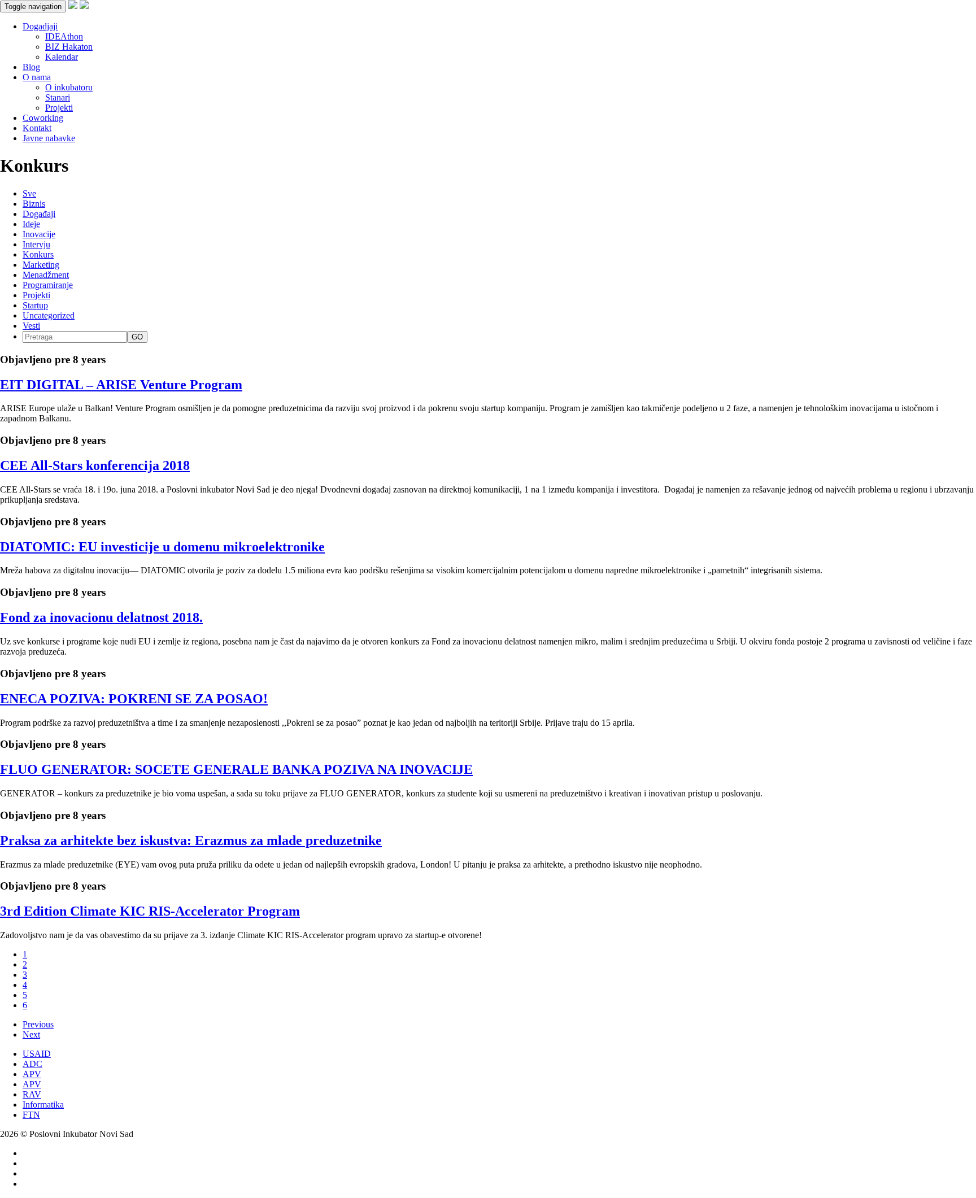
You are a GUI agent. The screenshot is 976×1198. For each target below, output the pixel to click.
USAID (37, 1053)
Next (31, 1034)
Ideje (31, 224)
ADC (32, 1064)
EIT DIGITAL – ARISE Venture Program (121, 384)
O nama (37, 77)
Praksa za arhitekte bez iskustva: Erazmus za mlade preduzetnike (191, 840)
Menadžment (46, 275)
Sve (29, 193)
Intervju (36, 244)
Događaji (39, 214)
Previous (38, 1024)
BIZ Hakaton (69, 46)
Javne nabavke (49, 138)
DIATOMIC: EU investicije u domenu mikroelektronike (162, 546)
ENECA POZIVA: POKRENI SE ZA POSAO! (134, 698)
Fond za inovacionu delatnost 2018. (101, 617)
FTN (31, 1114)
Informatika (43, 1104)
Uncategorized (49, 315)
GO (137, 337)
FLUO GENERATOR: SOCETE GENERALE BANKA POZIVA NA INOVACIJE (236, 769)
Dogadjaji (40, 26)
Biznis (34, 203)
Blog (31, 67)
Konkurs (38, 254)
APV (32, 1074)
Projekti (59, 107)
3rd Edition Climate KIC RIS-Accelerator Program (150, 911)
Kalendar (61, 57)
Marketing (41, 264)
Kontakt (37, 128)
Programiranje (48, 285)
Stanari (57, 97)
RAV (32, 1094)
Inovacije (39, 234)
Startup (35, 305)
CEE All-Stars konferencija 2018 (95, 465)
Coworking (43, 118)
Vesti (31, 325)
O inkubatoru (69, 87)
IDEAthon (64, 36)
